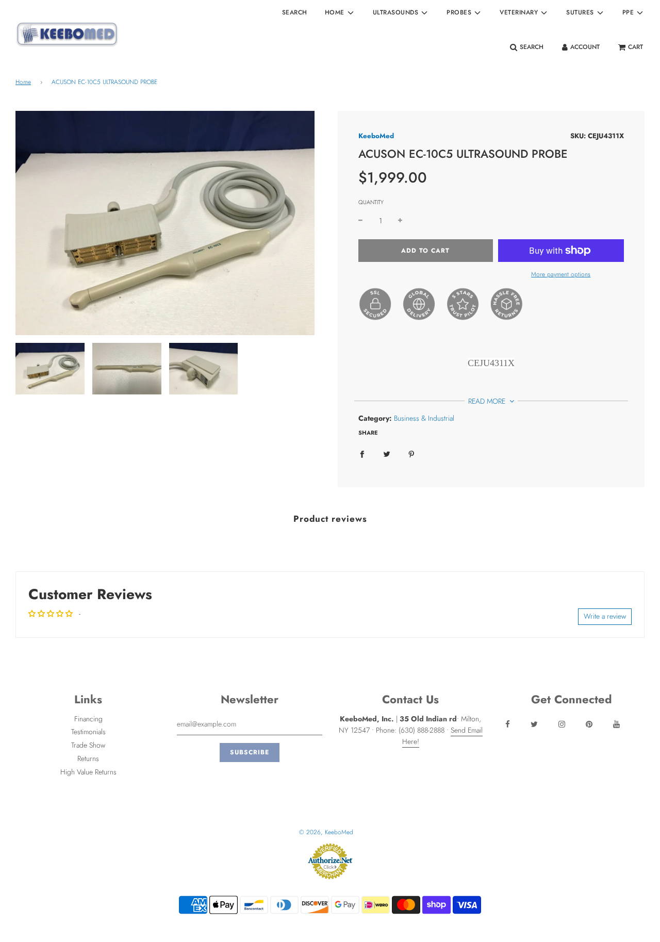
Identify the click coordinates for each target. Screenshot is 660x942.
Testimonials (88, 731)
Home (23, 82)
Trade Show (88, 745)
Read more (487, 401)
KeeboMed (376, 136)
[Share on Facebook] (362, 453)
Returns (88, 758)
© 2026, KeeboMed (326, 832)
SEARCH (294, 12)
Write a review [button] (605, 616)
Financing (88, 719)
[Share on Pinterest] (411, 453)
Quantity (371, 202)
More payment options (560, 274)
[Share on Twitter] (386, 453)
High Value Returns (88, 772)
